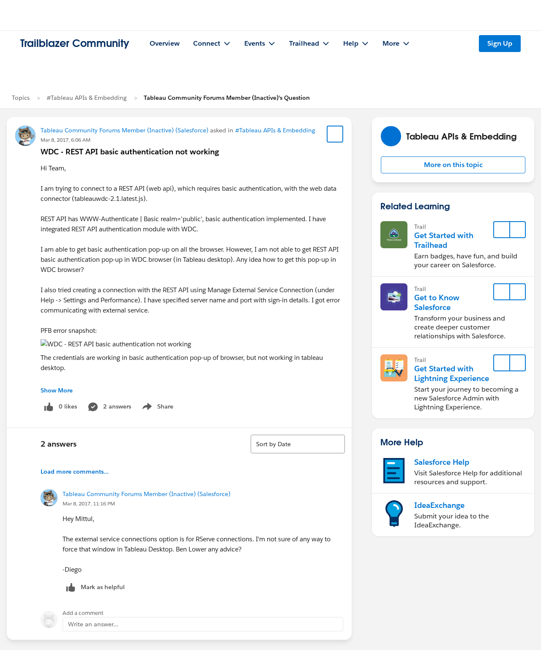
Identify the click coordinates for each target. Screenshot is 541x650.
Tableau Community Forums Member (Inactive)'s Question (227, 97)
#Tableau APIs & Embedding (86, 97)
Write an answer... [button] (93, 624)
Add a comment (83, 613)
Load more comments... (75, 471)
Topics (21, 97)
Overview (165, 43)
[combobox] (298, 444)
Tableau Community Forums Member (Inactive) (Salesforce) (124, 130)
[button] (453, 164)
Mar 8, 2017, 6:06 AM (65, 139)
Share (156, 408)
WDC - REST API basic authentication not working (130, 151)
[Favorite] (335, 134)
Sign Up (499, 43)
